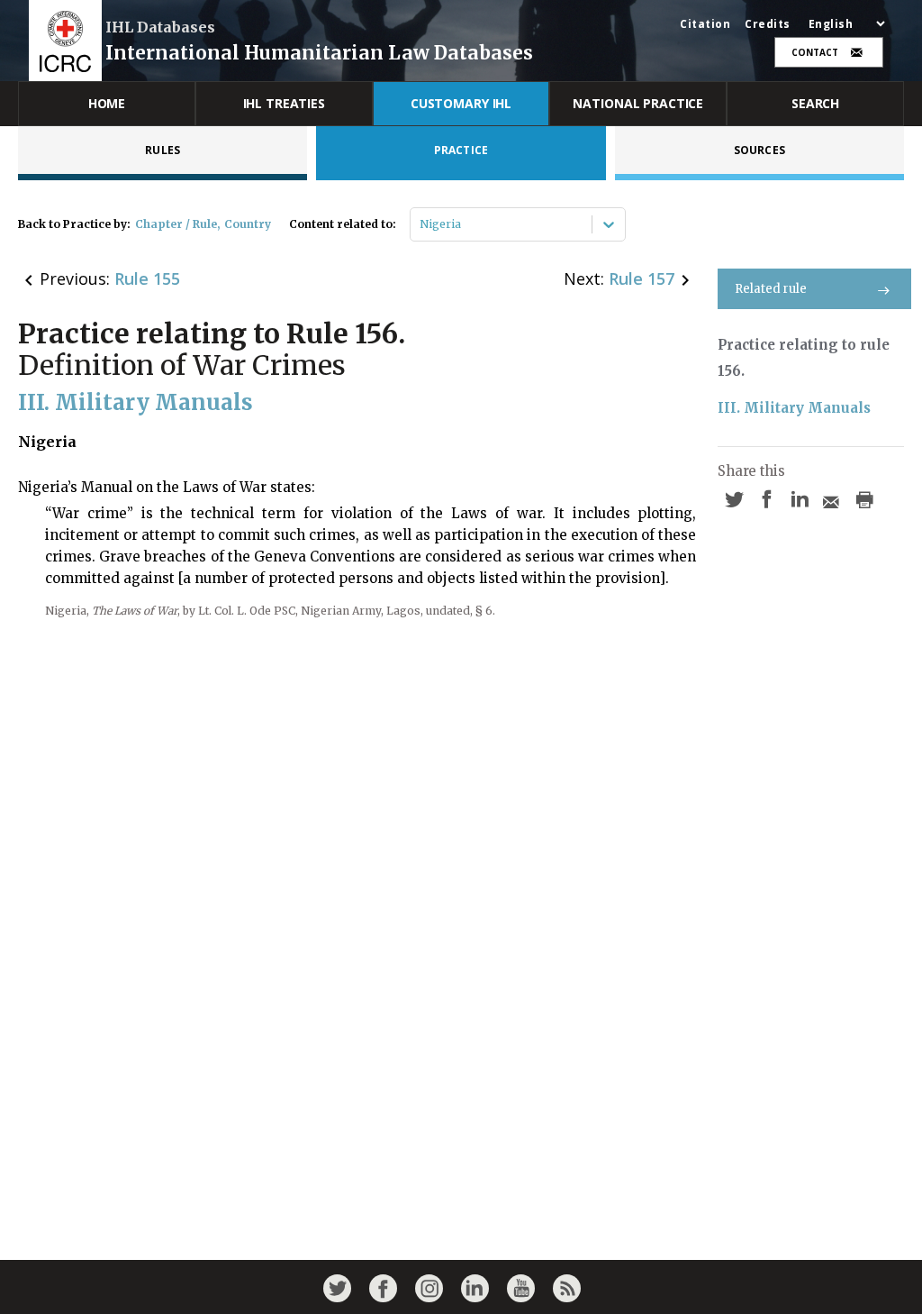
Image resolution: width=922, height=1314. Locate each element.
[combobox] (421, 224)
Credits (768, 24)
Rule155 (147, 278)
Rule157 (641, 278)
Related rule (771, 289)
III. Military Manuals (794, 407)
